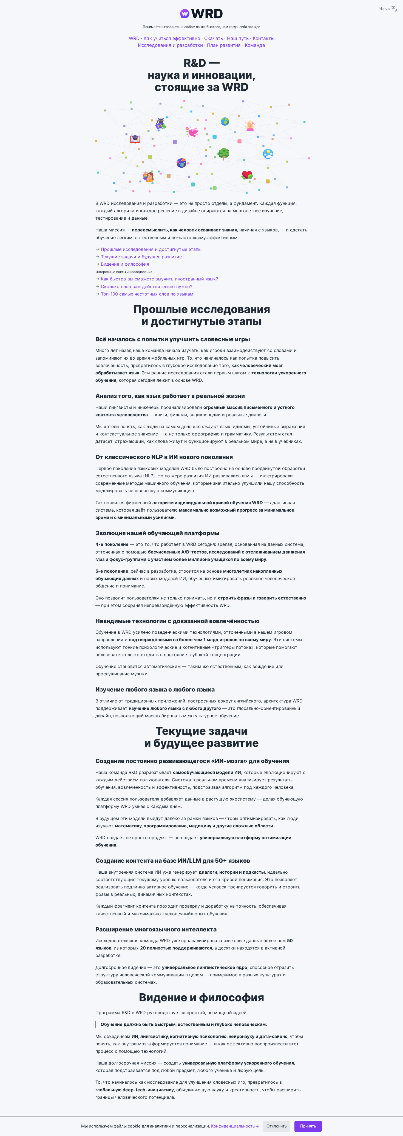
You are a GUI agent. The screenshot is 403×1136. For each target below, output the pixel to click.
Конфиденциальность (235, 1126)
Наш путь (238, 38)
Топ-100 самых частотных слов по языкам (147, 294)
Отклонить (276, 1126)
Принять (308, 1126)
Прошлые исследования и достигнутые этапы (151, 249)
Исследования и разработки (170, 45)
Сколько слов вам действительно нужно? (146, 286)
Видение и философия (125, 264)
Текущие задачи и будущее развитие (141, 256)
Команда (255, 45)
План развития (224, 45)
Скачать (213, 38)
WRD (207, 13)
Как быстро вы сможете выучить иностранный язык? (159, 279)
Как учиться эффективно (172, 38)
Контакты (263, 38)
